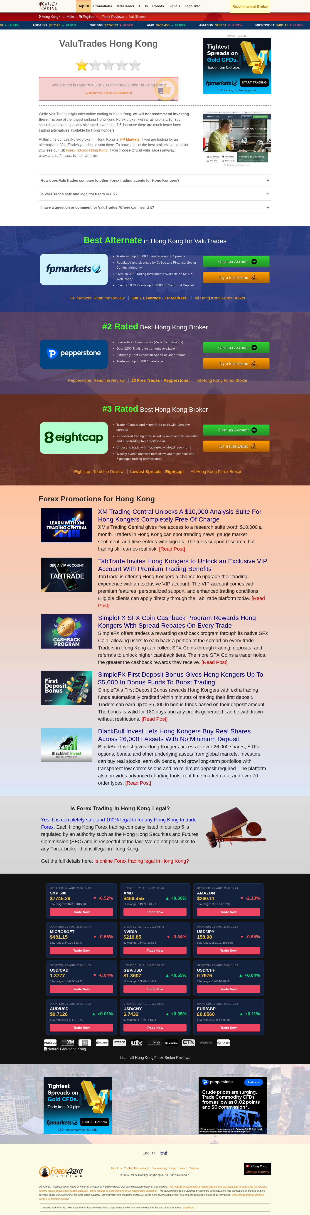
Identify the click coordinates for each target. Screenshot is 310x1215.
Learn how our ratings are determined (108, 92)
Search (182, 1168)
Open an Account (233, 261)
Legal (172, 1168)
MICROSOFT (229, 25)
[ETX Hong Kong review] (188, 1045)
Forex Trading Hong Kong (87, 150)
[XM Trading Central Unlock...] (66, 541)
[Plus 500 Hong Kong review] (50, 1045)
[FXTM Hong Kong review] (223, 1045)
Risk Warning (159, 1168)
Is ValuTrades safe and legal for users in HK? (155, 194)
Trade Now (81, 912)
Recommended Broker (250, 6)
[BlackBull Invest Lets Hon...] (66, 760)
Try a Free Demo (233, 277)
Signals (174, 6)
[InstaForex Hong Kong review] (102, 1045)
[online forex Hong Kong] (50, 9)
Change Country (257, 1171)
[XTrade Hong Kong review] (119, 1045)
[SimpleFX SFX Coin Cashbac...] (66, 647)
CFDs (143, 6)
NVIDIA (287, 25)
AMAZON (171, 25)
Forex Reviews (113, 17)
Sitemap (194, 1168)
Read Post (188, 1207)
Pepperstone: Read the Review (96, 380)
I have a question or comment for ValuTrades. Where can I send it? (155, 207)
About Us (116, 1168)
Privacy (144, 1168)
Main (70, 17)
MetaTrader (125, 6)
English (88, 17)
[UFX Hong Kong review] (136, 1045)
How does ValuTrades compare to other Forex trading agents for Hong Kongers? (155, 180)
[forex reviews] (61, 1176)
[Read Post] (172, 549)
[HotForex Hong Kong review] (154, 1045)
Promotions (102, 6)
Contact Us (131, 1168)
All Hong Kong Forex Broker (219, 298)
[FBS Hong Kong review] (85, 1045)
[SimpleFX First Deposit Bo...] (66, 703)
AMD (115, 25)
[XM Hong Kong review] (67, 1045)
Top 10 (83, 6)
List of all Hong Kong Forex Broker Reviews (155, 1058)
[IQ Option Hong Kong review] (171, 1045)
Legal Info (192, 6)
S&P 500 (60, 25)
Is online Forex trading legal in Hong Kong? (141, 861)
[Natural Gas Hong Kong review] (65, 1049)
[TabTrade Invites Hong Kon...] (66, 590)
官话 (163, 1153)
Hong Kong (50, 17)
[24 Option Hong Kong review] (205, 1045)
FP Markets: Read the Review (97, 298)
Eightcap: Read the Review (98, 471)
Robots (158, 6)
